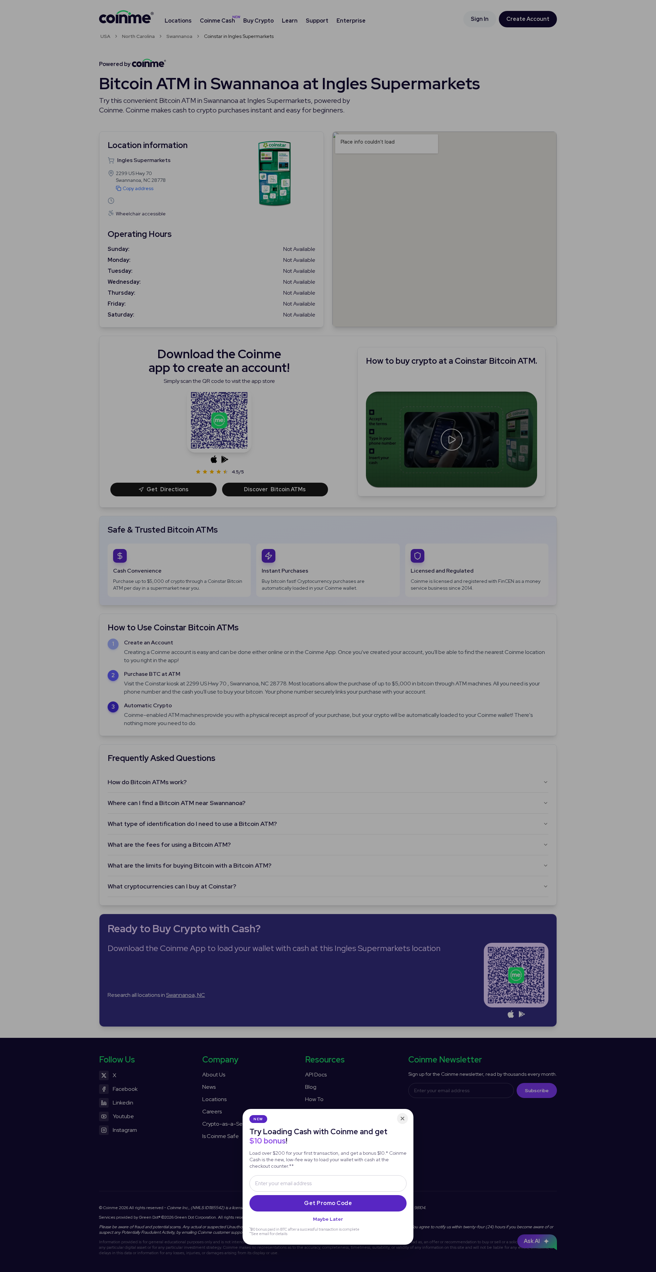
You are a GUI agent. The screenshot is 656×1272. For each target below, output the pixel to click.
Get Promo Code (328, 1203)
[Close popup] (402, 1118)
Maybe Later (328, 1219)
